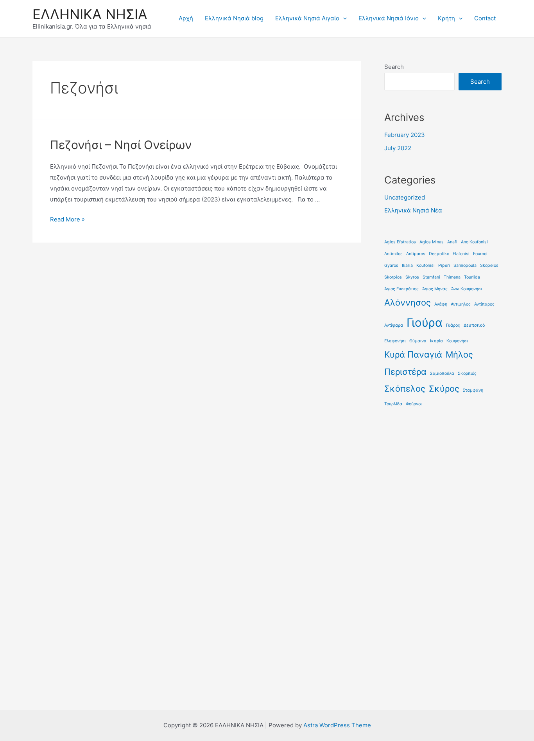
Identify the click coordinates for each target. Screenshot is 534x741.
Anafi (452, 242)
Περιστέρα (405, 372)
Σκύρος (444, 388)
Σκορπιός (467, 373)
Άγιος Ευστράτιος (401, 288)
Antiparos (415, 253)
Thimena (452, 277)
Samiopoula (465, 265)
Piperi (444, 265)
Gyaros (391, 265)
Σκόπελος (404, 388)
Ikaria (407, 265)
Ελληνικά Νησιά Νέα (413, 210)
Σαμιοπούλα (442, 373)
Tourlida (472, 277)
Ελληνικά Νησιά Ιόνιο (388, 18)
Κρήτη (446, 18)
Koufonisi (425, 265)
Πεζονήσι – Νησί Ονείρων (121, 145)
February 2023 (404, 134)
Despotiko (439, 253)
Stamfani (431, 277)
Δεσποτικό (474, 325)
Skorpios (393, 277)
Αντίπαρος (484, 304)
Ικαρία (436, 341)
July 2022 (397, 148)
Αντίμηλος (461, 304)
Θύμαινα (417, 341)
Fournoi (480, 253)
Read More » (67, 219)
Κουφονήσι (457, 341)
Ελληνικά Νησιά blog (234, 18)
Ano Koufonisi (474, 242)
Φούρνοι (414, 403)
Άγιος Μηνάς (435, 288)
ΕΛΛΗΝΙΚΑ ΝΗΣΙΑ (89, 14)
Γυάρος (453, 325)
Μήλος (459, 354)
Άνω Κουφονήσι (466, 288)
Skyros (412, 277)
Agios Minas (431, 242)
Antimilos (393, 253)
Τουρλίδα (393, 403)
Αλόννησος (407, 302)
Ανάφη (440, 304)
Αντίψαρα (393, 325)
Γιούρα (425, 322)
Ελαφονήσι (395, 341)
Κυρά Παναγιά (413, 354)
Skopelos (489, 265)
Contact (485, 18)
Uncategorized (404, 197)
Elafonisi (461, 253)
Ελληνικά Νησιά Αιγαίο (307, 18)
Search (394, 66)
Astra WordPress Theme (337, 725)
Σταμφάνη (473, 390)
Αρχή (186, 18)
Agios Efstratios (400, 242)
